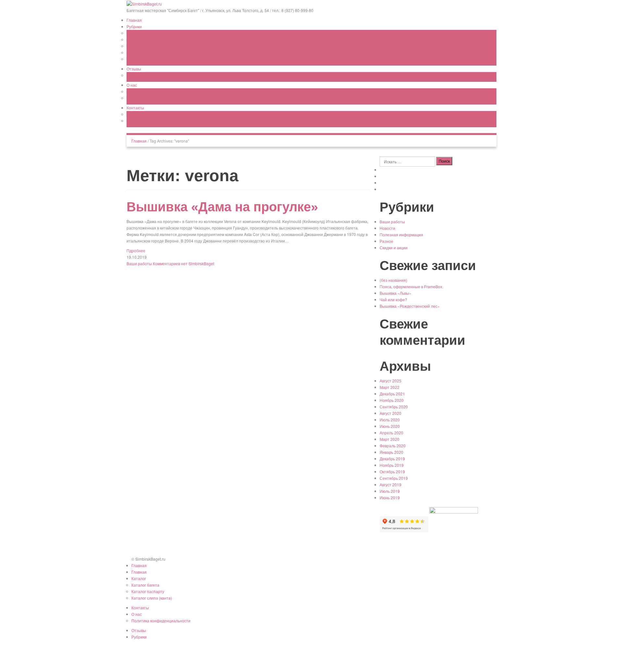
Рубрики (134, 26)
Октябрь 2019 (392, 471)
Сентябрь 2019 (394, 478)
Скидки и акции (140, 52)
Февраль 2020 (393, 445)
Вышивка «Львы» (395, 293)
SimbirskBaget (201, 263)
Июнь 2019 (390, 497)
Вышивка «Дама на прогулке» (222, 207)
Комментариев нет (170, 263)
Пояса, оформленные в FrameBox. (411, 286)
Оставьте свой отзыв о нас (151, 75)
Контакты (135, 107)
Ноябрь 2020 (392, 400)
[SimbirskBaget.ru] (144, 3)
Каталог (138, 578)
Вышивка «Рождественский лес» (410, 306)
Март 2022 (389, 387)
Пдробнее (136, 250)
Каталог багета (145, 585)
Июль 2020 (390, 419)
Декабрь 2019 (392, 458)
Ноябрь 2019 (392, 465)
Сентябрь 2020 (394, 406)
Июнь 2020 (390, 426)
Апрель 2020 (391, 432)
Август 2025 (390, 380)
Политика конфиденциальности (156, 98)
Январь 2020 (391, 452)
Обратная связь (141, 120)
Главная (134, 20)
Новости (134, 33)
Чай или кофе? (393, 299)
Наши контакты (141, 114)
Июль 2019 (390, 491)
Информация (139, 91)
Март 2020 (389, 439)
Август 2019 (390, 484)
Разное (133, 59)
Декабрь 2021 (392, 393)
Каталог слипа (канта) (151, 598)
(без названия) (393, 280)
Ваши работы (139, 39)
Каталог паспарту (147, 591)
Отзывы (134, 68)
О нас (132, 85)
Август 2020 (390, 413)
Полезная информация (148, 46)
